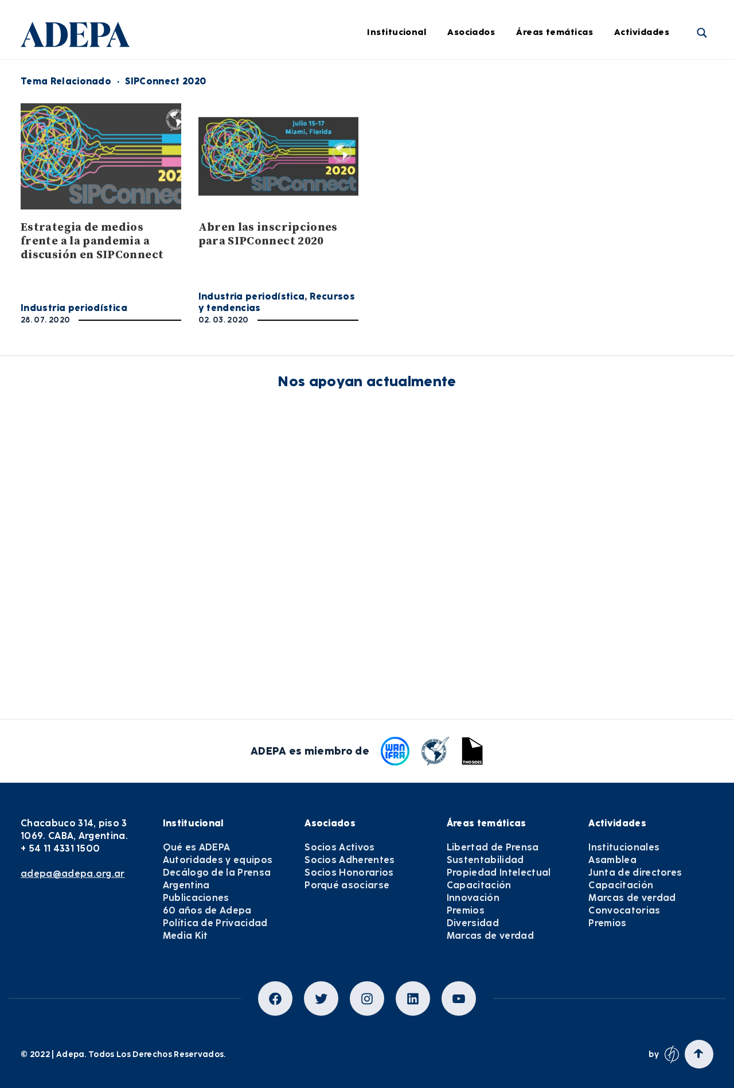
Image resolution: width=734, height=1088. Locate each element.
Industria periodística (404, 141)
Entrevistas (382, 299)
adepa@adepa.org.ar (73, 873)
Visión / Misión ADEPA (255, 78)
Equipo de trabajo (247, 205)
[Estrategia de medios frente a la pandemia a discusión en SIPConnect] (101, 156)
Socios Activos (339, 847)
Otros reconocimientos (406, 331)
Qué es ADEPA (197, 847)
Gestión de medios (398, 110)
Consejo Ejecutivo (247, 141)
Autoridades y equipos (218, 859)
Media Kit (185, 935)
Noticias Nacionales (400, 205)
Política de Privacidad (215, 923)
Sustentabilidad (568, 110)
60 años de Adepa (207, 910)
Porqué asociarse (346, 885)
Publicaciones (196, 897)
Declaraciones (388, 78)
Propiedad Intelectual (580, 141)
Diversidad (556, 268)
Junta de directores (635, 872)
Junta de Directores (250, 110)
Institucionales (623, 847)
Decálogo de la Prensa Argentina (217, 879)
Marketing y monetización (414, 173)
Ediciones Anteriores (402, 236)
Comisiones (233, 173)
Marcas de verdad (572, 299)
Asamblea (612, 859)
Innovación (557, 205)
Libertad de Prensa (574, 78)
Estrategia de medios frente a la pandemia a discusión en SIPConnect (92, 241)
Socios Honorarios (348, 872)
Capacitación (562, 173)
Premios (466, 910)
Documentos (385, 268)
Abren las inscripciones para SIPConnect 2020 (268, 234)
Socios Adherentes (349, 859)
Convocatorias (624, 910)
